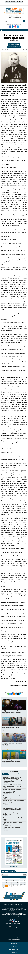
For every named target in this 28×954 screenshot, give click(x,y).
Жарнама (14, 952)
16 (24, 882)
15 (21, 882)
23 (24, 884)
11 (6, 882)
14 (17, 882)
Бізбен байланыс (14, 949)
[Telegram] (10, 694)
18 (6, 884)
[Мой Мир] (16, 694)
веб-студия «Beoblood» (14, 939)
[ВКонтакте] (12, 694)
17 (3, 884)
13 (13, 882)
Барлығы (14, 833)
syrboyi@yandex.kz (14, 17)
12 (9, 882)
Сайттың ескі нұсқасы (14, 937)
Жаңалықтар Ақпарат (14, 46)
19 (9, 884)
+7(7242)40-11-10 (13, 16)
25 (6, 886)
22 (21, 884)
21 (17, 884)
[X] (18, 694)
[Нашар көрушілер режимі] (14, 4)
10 (3, 882)
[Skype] (20, 694)
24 (3, 886)
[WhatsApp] (8, 694)
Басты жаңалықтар (14, 44)
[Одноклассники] (14, 694)
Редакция (14, 946)
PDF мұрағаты (14, 866)
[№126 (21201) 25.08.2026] (14, 851)
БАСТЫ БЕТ (14, 943)
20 (13, 884)
